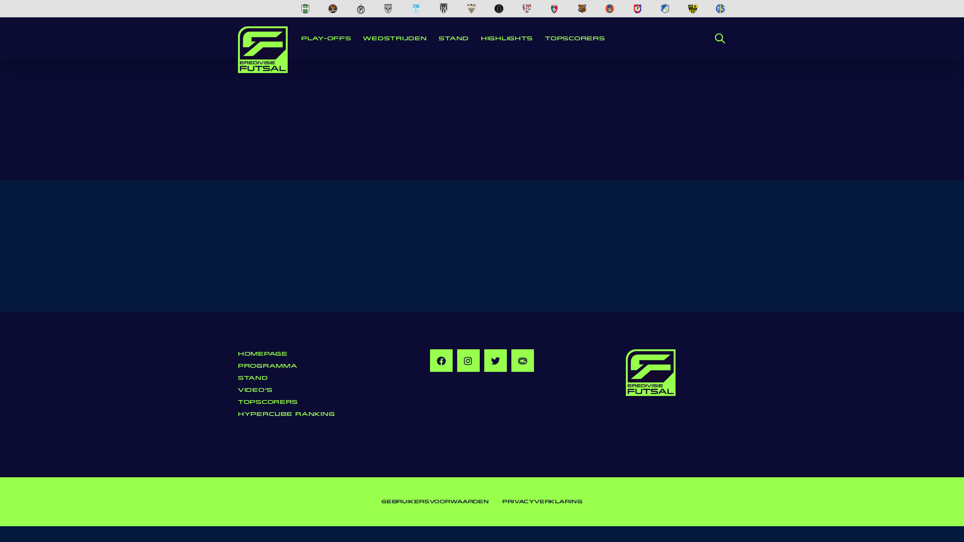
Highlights (507, 38)
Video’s (255, 390)
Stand (454, 38)
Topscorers (575, 38)
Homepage (263, 354)
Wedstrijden (395, 38)
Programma (267, 366)
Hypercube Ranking (286, 414)
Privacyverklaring (542, 501)
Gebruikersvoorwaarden (435, 501)
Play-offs (326, 38)
